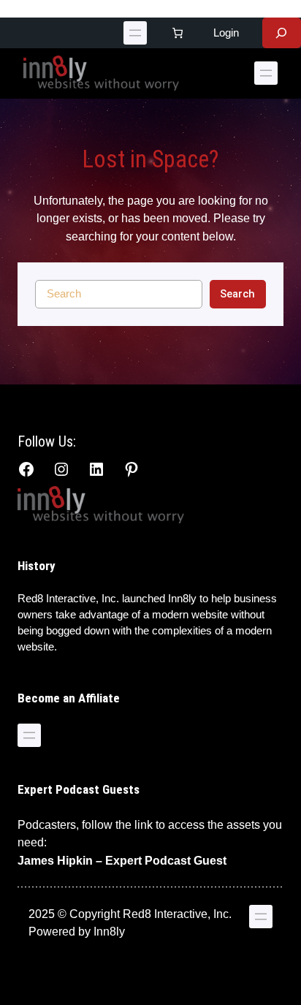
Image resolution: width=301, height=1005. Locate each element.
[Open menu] (135, 33)
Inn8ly (109, 931)
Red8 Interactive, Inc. (68, 598)
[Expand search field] (281, 33)
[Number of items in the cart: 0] (177, 33)
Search (237, 293)
